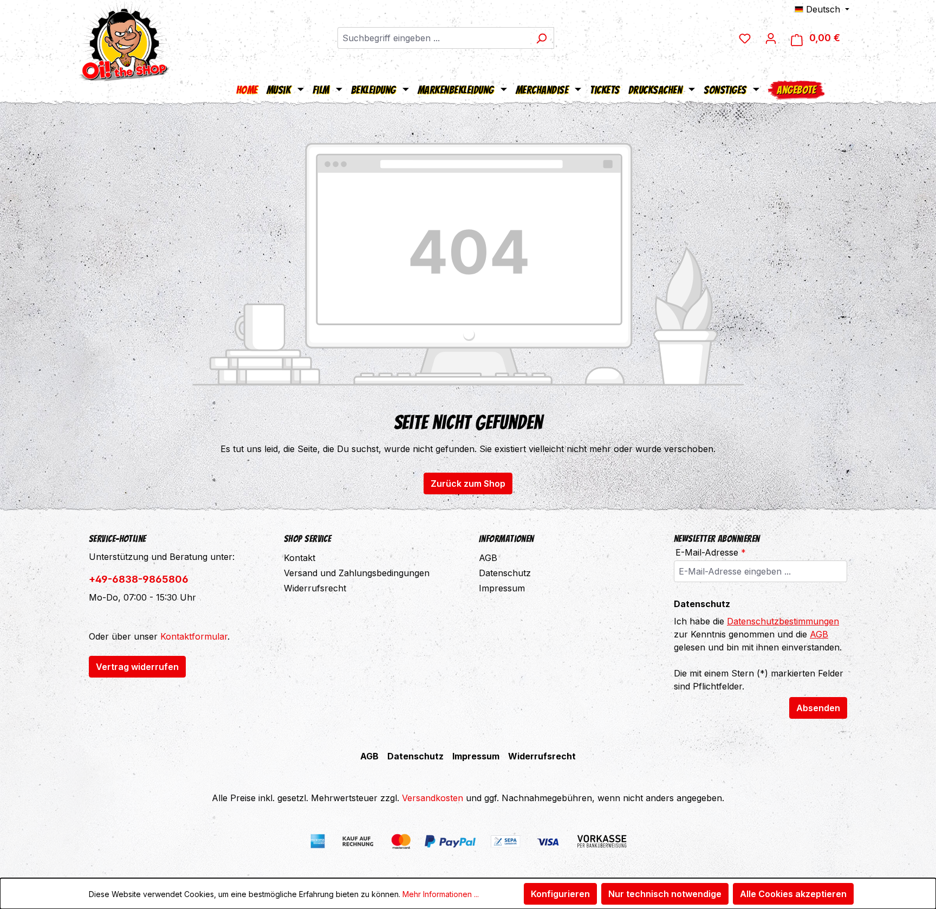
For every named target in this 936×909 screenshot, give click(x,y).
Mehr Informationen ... (440, 894)
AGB (488, 557)
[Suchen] (541, 38)
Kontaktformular (193, 636)
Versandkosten (432, 797)
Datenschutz (505, 573)
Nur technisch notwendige (665, 893)
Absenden (818, 707)
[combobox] (433, 38)
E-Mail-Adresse (710, 552)
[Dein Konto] (771, 38)
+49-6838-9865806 (138, 579)
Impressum (502, 588)
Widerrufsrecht (315, 588)
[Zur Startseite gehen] (124, 40)
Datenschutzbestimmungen (783, 621)
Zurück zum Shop (468, 483)
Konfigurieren (560, 893)
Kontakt (299, 557)
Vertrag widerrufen (137, 666)
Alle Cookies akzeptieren (793, 893)
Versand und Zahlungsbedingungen (357, 573)
